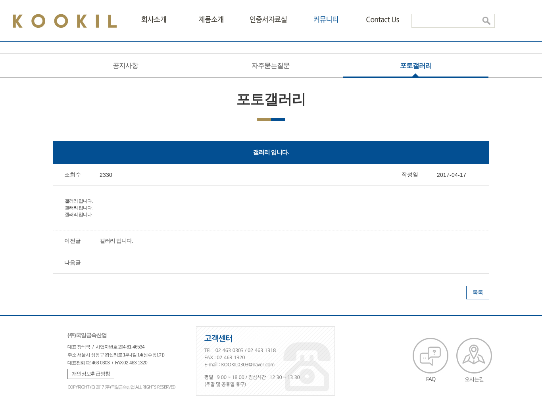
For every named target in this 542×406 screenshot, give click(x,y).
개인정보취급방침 (91, 374)
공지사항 (125, 65)
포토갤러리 (416, 65)
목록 (478, 292)
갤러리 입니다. (116, 240)
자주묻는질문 (271, 65)
